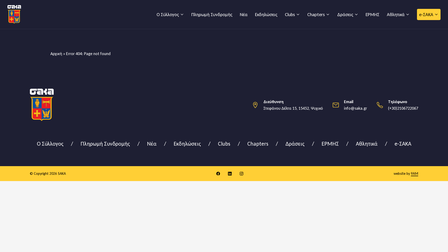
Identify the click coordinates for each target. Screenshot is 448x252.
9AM (414, 173)
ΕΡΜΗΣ (372, 14)
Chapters (316, 14)
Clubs (290, 14)
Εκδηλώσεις (266, 14)
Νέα (244, 14)
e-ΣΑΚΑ (426, 14)
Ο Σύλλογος (168, 14)
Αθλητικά (396, 14)
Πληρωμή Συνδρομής (211, 14)
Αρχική (56, 53)
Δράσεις (345, 14)
